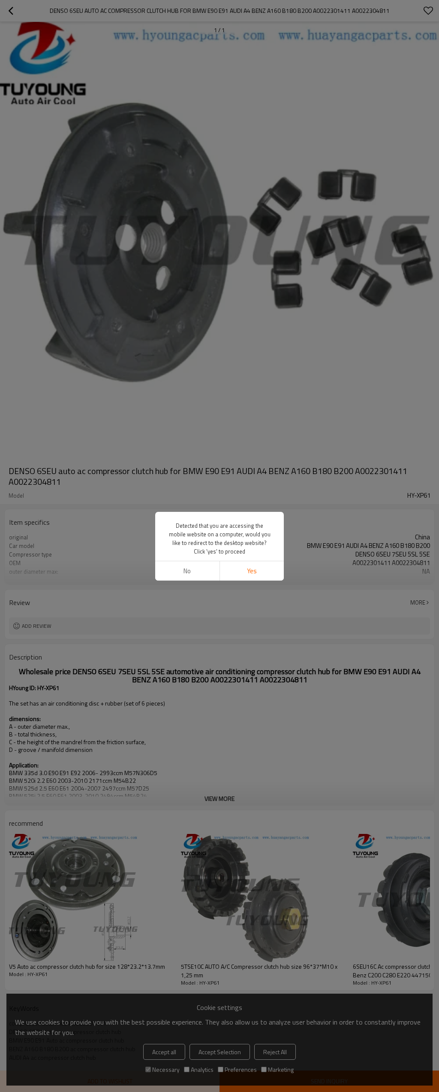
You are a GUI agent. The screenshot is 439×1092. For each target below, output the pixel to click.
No (187, 571)
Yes (252, 571)
